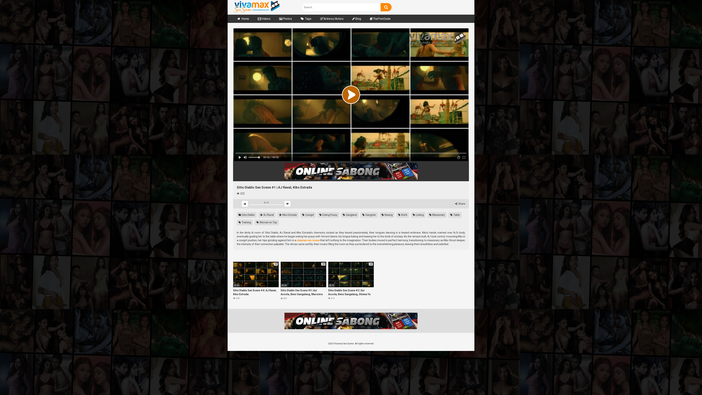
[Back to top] (690, 384)
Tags (308, 18)
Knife (404, 214)
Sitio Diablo (248, 214)
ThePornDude (381, 18)
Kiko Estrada (289, 214)
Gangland (351, 214)
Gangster (370, 214)
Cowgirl (309, 214)
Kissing (388, 214)
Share (461, 203)
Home (245, 18)
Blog (358, 18)
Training (246, 222)
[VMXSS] (256, 7)
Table (456, 214)
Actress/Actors (334, 18)
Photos (287, 18)
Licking (419, 214)
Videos (265, 18)
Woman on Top (268, 222)
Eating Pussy (329, 214)
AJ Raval (268, 214)
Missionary (438, 214)
